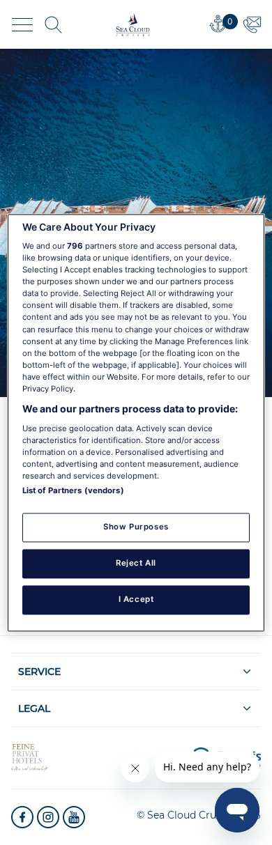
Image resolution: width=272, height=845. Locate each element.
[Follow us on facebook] (22, 817)
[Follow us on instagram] (48, 817)
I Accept (136, 599)
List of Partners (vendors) (73, 490)
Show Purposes (135, 527)
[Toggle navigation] (22, 24)
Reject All (136, 563)
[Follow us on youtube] (74, 817)
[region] (136, 422)
